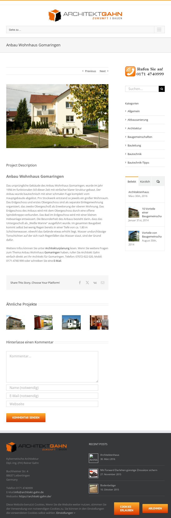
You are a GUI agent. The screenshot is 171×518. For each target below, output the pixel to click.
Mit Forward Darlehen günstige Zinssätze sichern (128, 470)
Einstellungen (65, 513)
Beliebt (132, 181)
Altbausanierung (138, 120)
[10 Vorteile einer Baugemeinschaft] (133, 209)
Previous (90, 71)
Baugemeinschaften (140, 137)
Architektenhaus (138, 192)
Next (103, 71)
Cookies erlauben (126, 508)
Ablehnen (155, 508)
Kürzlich (145, 181)
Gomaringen (52, 252)
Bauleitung (134, 145)
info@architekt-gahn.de (29, 492)
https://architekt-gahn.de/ (35, 496)
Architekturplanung (57, 248)
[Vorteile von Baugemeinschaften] (133, 233)
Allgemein (134, 111)
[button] (9, 322)
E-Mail (57, 261)
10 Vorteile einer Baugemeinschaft (151, 212)
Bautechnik (135, 154)
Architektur (135, 128)
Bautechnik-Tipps (138, 162)
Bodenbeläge (108, 485)
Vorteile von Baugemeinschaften (151, 234)
